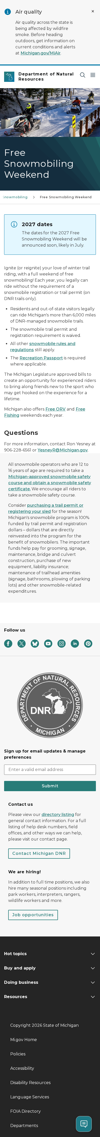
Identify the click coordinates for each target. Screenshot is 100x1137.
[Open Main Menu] (93, 75)
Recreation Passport (41, 358)
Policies (17, 1054)
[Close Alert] (93, 11)
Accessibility (22, 1068)
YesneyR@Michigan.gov (63, 450)
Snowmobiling (15, 197)
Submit (50, 785)
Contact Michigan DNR (39, 853)
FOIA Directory (25, 1111)
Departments (24, 1125)
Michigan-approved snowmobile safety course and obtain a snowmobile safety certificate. (49, 482)
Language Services (29, 1097)
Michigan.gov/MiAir (41, 53)
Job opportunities (33, 914)
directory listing (58, 814)
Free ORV (55, 409)
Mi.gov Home (23, 1039)
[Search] (82, 75)
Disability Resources (30, 1082)
